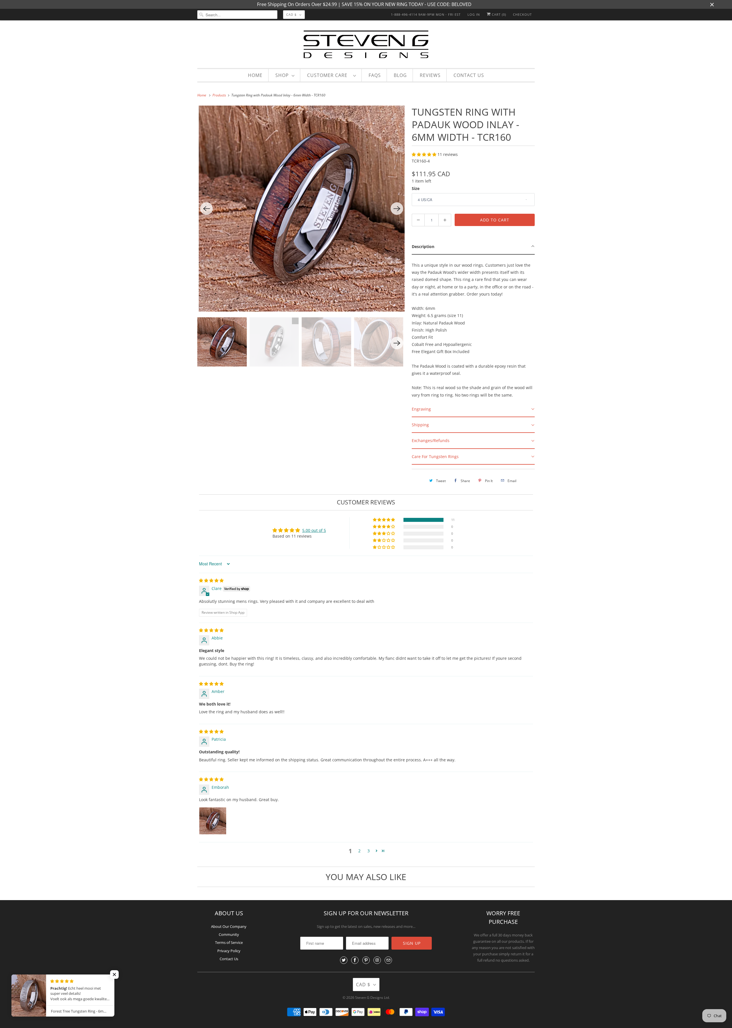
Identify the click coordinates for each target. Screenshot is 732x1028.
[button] (424, 154)
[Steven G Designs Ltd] (366, 45)
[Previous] (206, 208)
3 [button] (368, 850)
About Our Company (228, 926)
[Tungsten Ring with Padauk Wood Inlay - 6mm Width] (302, 209)
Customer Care (328, 75)
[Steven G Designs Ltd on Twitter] (343, 960)
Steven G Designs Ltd (372, 997)
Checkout (522, 14)
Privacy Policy (228, 950)
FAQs (375, 75)
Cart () (498, 14)
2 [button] (359, 850)
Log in (474, 14)
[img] (211, 580)
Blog (400, 75)
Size (415, 188)
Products (219, 95)
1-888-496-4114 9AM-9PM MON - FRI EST (426, 14)
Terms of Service (229, 942)
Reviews (430, 75)
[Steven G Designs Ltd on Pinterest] (366, 960)
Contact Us (468, 75)
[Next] (397, 208)
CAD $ (291, 14)
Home (255, 75)
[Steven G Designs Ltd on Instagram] (377, 960)
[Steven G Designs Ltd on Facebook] (355, 960)
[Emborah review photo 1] (212, 821)
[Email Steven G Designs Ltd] (388, 960)
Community (229, 934)
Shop (282, 75)
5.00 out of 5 (314, 530)
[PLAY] (301, 209)
